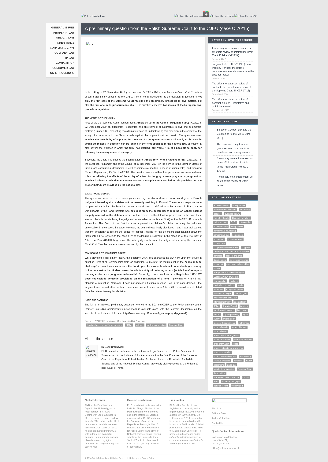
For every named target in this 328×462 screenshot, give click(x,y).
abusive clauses (221, 205)
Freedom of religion (222, 293)
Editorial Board (219, 413)
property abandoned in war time (228, 348)
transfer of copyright (231, 381)
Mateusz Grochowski (119, 321)
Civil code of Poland (241, 218)
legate (245, 314)
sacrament (219, 365)
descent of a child (234, 256)
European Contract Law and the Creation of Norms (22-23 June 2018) (234, 133)
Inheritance (65, 42)
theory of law (220, 373)
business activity (232, 214)
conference (237, 235)
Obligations (65, 37)
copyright (246, 247)
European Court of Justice (226, 277)
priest (235, 344)
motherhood (243, 323)
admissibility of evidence (225, 210)
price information (221, 344)
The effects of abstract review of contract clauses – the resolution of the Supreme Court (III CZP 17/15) (231, 87)
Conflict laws (62, 47)
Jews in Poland (230, 306)
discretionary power (239, 260)
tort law (245, 377)
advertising (245, 210)
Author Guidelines (221, 418)
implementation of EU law (225, 298)
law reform (242, 310)
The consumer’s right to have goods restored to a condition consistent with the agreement (233, 148)
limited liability (229, 319)
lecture (217, 314)
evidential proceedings (224, 285)
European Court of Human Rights (229, 273)
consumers (219, 239)
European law (220, 281)
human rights (241, 293)
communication (221, 226)
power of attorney (222, 339)
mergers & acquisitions (224, 323)
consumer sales (235, 239)
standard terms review (224, 369)
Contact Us (217, 423)
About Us (216, 408)
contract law (219, 243)
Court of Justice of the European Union (104, 325)
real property (245, 356)
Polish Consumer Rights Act (226, 335)
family (240, 285)
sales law (231, 365)
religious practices (222, 361)
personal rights (220, 331)
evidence (234, 281)
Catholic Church (221, 218)
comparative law (221, 235)
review (249, 361)
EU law (129, 325)
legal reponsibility (231, 314)
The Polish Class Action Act (226, 377)
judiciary (140, 325)
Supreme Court (176, 325)
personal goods (221, 327)
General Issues (62, 27)
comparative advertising (225, 231)
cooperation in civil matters (226, 247)
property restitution (222, 352)
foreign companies (234, 289)
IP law (216, 306)
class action (245, 222)
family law (218, 289)
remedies (238, 361)
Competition (65, 62)
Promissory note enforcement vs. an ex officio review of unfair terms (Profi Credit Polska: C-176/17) (232, 52)
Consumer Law (63, 67)
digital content (220, 260)
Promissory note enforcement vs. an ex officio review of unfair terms (235, 181)
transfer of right (221, 386)
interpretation (240, 302)
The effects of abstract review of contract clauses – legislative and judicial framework (230, 103)
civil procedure (220, 222)
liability (217, 319)
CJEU (233, 222)
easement (218, 264)
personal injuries (239, 327)
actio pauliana (238, 205)
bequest (217, 214)
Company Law (64, 52)
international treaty (222, 302)
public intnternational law (225, 356)
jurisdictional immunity (224, 310)
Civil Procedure (62, 72)
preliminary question (156, 325)
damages (218, 256)
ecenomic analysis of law (237, 264)
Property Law (63, 32)
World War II (237, 386)
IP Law (69, 57)
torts (216, 381)
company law (237, 226)
